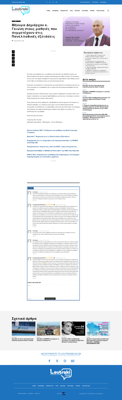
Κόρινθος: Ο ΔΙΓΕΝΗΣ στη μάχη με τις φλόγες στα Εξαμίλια (96, 92)
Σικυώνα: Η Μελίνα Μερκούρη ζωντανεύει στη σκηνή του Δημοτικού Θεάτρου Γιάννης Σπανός (96, 99)
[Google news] (56, 2)
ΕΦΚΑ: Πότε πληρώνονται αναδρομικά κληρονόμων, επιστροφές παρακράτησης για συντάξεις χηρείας (53, 155)
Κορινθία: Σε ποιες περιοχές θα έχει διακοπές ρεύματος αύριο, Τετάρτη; (93, 86)
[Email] (13, 58)
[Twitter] (50, 2)
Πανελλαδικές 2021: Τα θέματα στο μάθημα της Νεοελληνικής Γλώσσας (52, 131)
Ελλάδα (84, 103)
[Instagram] (53, 2)
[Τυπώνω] (13, 65)
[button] (108, 11)
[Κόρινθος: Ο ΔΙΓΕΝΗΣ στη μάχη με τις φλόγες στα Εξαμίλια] (48, 329)
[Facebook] (47, 2)
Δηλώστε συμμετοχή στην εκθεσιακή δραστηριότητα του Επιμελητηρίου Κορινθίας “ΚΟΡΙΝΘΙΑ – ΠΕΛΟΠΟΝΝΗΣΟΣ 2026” (98, 341)
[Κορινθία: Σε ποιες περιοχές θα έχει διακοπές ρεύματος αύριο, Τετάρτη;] (23, 329)
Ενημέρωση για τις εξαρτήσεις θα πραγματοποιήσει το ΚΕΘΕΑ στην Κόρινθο (52, 141)
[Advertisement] (53, 61)
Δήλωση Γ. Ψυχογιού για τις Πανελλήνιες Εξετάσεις (48, 136)
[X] (13, 55)
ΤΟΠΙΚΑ (13, 21)
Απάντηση (34, 200)
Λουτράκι (18, 21)
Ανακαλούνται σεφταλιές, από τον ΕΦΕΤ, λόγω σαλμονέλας (52, 146)
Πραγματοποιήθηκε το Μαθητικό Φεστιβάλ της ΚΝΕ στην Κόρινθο (53, 150)
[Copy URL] (13, 61)
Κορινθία (85, 96)
